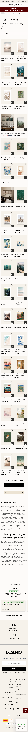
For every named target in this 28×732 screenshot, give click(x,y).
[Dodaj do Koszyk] (12, 53)
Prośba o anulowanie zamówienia (20, 697)
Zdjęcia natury (16, 13)
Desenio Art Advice (20, 679)
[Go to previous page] (5, 492)
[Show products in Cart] (25, 5)
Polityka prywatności (20, 694)
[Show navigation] (2, 5)
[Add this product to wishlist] (12, 40)
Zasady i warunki (19, 689)
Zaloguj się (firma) (8, 704)
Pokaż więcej (14, 485)
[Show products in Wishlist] (22, 5)
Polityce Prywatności (20, 673)
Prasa (11, 682)
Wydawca (10, 684)
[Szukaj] (5, 5)
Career (11, 687)
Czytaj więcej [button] (5, 28)
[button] (21, 725)
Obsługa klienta (19, 682)
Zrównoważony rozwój (7, 690)
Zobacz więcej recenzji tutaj (14, 615)
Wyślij (14, 669)
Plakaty (8, 13)
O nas (11, 679)
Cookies (17, 691)
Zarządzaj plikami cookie (19, 701)
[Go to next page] (22, 492)
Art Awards (10, 701)
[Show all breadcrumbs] (3, 13)
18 (20, 492)
